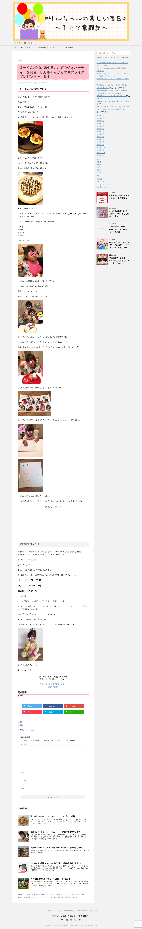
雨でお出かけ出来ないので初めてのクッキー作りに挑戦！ (54, 816)
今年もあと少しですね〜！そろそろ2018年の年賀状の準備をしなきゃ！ (50, 897)
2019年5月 (100, 123)
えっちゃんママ (30, 730)
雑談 (98, 175)
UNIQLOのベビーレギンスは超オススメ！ (111, 96)
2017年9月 (100, 155)
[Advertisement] (53, 523)
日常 (21, 722)
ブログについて (54, 47)
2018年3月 (100, 139)
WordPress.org (102, 187)
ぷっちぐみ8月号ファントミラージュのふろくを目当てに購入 (119, 213)
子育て (99, 162)
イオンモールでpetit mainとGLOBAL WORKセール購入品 (119, 229)
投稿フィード (101, 181)
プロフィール (19, 47)
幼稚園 (99, 164)
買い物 (99, 172)
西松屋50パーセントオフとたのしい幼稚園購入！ (119, 196)
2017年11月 (101, 150)
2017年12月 (101, 147)
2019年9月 (100, 115)
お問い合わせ (68, 47)
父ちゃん (114, 93)
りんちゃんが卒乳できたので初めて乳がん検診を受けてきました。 (57, 863)
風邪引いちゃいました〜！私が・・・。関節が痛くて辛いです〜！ (57, 832)
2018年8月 (100, 131)
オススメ (100, 159)
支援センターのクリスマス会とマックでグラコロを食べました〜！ (57, 848)
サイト (23, 788)
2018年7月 (100, 134)
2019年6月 (100, 121)
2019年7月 (100, 118)
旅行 (98, 167)
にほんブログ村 (53, 687)
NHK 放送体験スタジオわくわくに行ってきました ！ (52, 879)
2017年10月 (101, 153)
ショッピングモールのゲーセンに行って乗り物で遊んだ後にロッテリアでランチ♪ (54, 894)
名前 (23, 772)
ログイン (100, 179)
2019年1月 (100, 126)
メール (24, 780)
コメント (24, 744)
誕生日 (22, 725)
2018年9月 (100, 129)
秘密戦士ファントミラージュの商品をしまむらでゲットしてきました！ (119, 260)
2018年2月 (100, 142)
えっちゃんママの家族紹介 (36, 47)
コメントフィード (103, 184)
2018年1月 (100, 145)
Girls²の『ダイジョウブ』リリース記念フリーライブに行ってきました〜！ (119, 244)
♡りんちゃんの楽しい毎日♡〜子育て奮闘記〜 (71, 916)
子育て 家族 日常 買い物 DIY (71, 920)
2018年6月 (100, 137)
